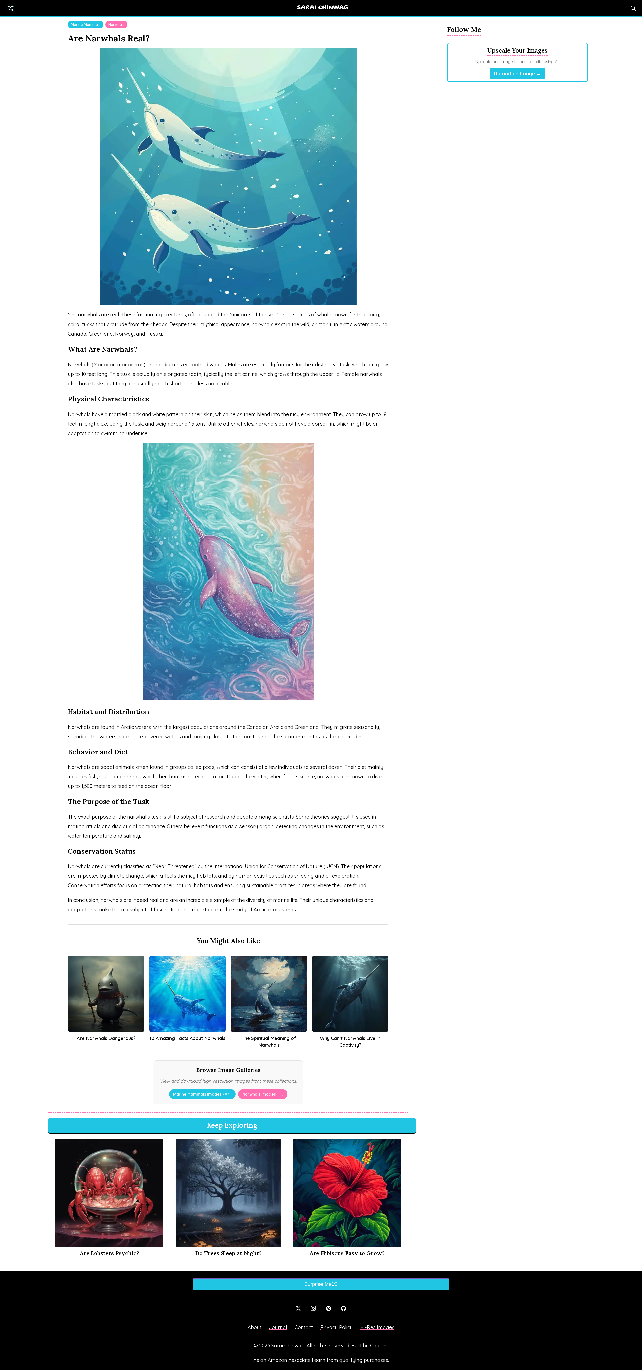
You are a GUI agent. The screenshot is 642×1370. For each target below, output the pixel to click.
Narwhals (116, 24)
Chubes (379, 1345)
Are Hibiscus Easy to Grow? (347, 1253)
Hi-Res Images (377, 1327)
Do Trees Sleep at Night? (228, 1253)
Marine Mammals (85, 24)
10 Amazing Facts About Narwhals (187, 1038)
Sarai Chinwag (322, 8)
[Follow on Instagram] (313, 1308)
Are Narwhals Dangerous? (106, 1038)
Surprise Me (318, 1284)
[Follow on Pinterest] (328, 1308)
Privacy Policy (336, 1327)
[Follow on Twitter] (298, 1308)
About (255, 1327)
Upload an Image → (517, 73)
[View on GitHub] (343, 1308)
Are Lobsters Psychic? (109, 1253)
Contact (304, 1327)
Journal (278, 1327)
